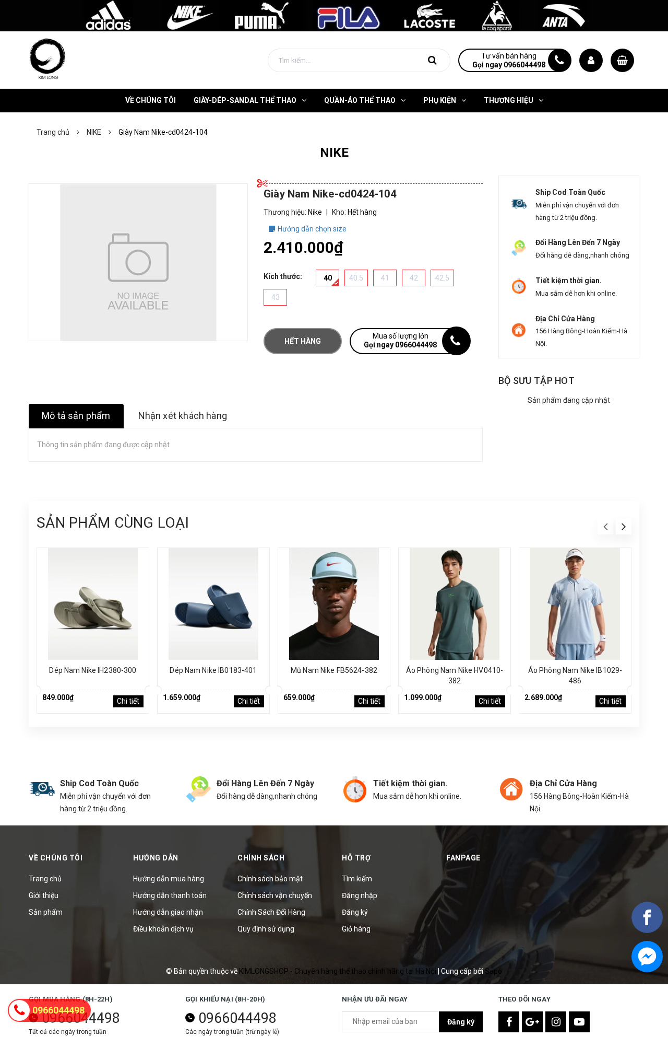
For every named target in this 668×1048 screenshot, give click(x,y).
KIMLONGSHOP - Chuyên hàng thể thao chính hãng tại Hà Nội (338, 971)
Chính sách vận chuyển (274, 895)
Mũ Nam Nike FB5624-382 (334, 670)
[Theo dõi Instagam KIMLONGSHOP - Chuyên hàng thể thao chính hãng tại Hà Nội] (555, 1021)
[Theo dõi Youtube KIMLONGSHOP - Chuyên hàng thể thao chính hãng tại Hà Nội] (579, 1021)
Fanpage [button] (463, 858)
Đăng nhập (359, 895)
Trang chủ (45, 879)
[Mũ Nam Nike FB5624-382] (334, 604)
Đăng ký (355, 912)
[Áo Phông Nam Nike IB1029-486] (575, 604)
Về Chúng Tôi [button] (55, 858)
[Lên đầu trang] (647, 1014)
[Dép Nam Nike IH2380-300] (93, 604)
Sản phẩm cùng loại (113, 522)
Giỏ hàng (356, 929)
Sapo (493, 971)
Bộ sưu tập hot (536, 380)
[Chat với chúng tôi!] (647, 956)
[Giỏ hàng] (622, 60)
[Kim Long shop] (334, 15)
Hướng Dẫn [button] (155, 858)
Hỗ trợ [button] (356, 858)
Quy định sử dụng (265, 929)
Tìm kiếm (357, 879)
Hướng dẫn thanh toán (170, 895)
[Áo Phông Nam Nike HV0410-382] (454, 604)
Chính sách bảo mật (270, 879)
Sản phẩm (46, 912)
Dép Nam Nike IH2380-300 (92, 670)
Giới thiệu (43, 895)
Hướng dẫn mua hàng (168, 879)
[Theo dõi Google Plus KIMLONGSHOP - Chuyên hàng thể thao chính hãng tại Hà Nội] (532, 1021)
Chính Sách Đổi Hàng (271, 912)
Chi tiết (128, 701)
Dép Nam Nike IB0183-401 (213, 670)
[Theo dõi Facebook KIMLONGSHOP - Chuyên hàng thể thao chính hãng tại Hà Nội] (508, 1021)
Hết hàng (302, 341)
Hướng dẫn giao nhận (168, 912)
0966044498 (237, 1018)
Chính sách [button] (260, 858)
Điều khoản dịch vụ (163, 929)
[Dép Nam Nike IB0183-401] (213, 604)
